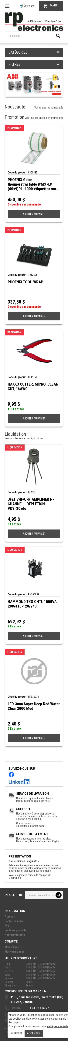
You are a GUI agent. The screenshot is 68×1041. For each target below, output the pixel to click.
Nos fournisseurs (15, 934)
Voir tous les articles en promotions (44, 117)
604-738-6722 (39, 1008)
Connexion (29, 5)
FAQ (7, 925)
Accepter (33, 1033)
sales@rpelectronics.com (30, 825)
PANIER (54, 5)
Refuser (16, 1033)
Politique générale (15, 930)
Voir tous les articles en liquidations (24, 438)
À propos (10, 916)
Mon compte (12, 947)
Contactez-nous (14, 921)
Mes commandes (14, 951)
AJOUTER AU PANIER (34, 214)
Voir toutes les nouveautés (48, 107)
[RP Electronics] (34, 29)
